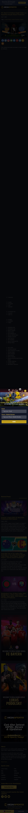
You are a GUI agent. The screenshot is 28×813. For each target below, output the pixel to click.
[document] (14, 406)
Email (3, 408)
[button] (25, 391)
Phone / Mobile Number (8, 414)
